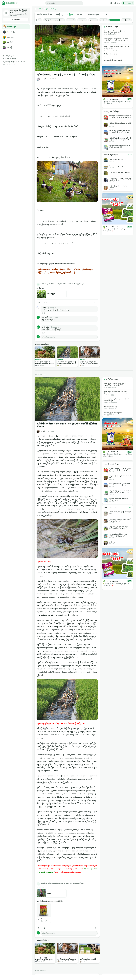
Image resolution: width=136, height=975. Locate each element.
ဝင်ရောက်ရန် (17, 19)
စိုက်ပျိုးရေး (59, 14)
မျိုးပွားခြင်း (103, 20)
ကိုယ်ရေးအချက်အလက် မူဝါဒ (10, 58)
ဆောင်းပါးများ (11, 26)
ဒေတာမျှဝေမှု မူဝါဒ (20, 61)
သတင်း (106, 14)
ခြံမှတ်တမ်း (93, 20)
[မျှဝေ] (95, 302)
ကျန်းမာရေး (71, 20)
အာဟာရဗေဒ (54, 9)
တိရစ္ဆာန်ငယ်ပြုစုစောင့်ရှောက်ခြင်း (54, 20)
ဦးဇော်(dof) (44, 79)
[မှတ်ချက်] (44, 928)
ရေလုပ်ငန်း (80, 14)
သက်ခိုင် (43, 431)
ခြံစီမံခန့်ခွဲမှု (82, 20)
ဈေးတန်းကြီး (11, 37)
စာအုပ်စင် (10, 42)
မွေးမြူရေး (70, 14)
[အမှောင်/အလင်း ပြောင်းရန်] (111, 3)
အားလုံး (130, 155)
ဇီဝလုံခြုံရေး (126, 20)
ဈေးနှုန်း (9, 47)
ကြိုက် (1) (44, 333)
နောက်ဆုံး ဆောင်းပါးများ (44, 14)
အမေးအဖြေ (11, 32)
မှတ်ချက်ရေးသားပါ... (48, 337)
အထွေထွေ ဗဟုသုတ (93, 14)
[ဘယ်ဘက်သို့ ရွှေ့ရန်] (37, 20)
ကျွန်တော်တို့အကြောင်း (8, 55)
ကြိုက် (43, 313)
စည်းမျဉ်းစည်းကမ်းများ (9, 61)
